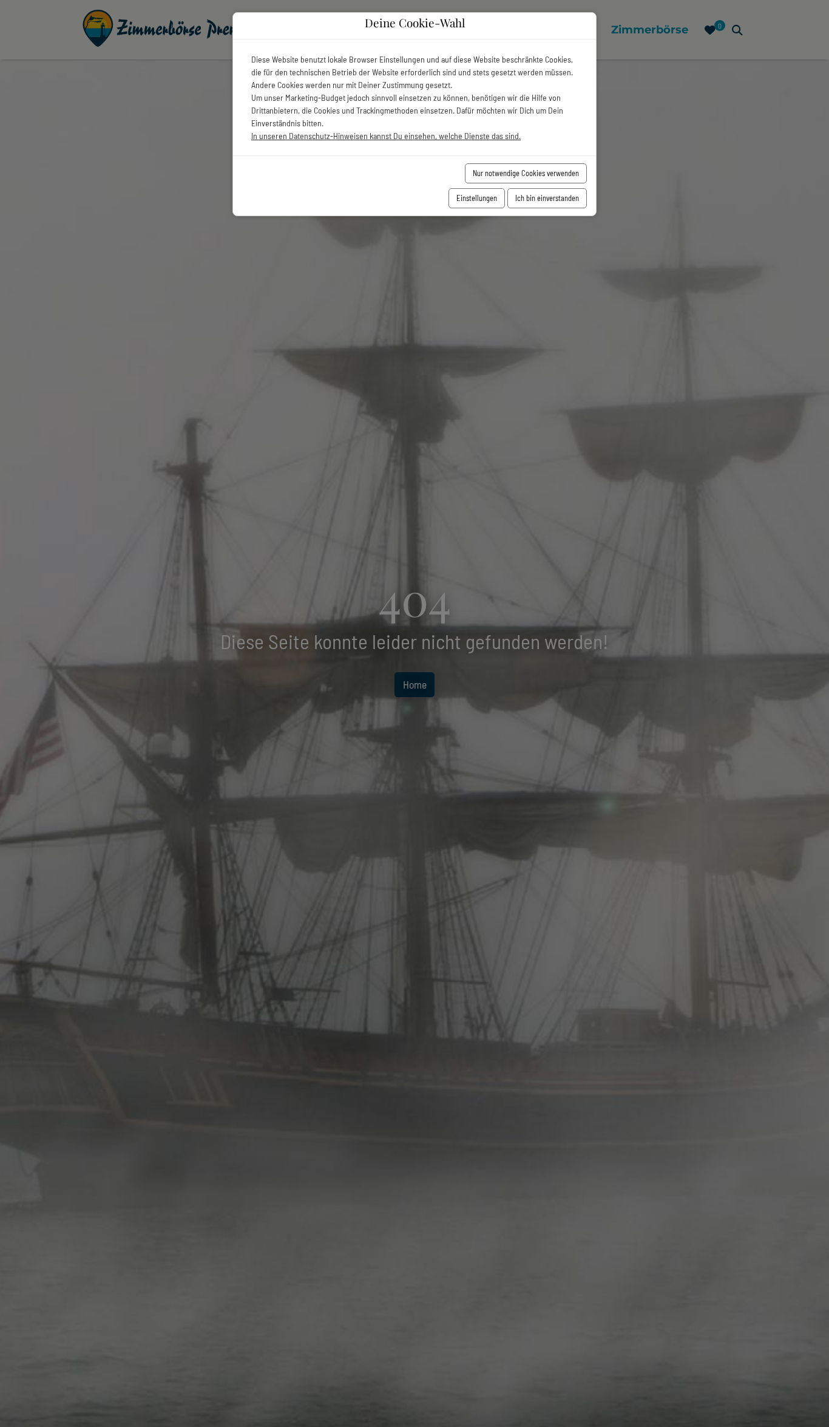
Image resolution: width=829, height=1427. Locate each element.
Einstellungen (476, 198)
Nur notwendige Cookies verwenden (526, 173)
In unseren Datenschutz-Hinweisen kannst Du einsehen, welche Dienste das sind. (386, 136)
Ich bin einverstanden (547, 198)
